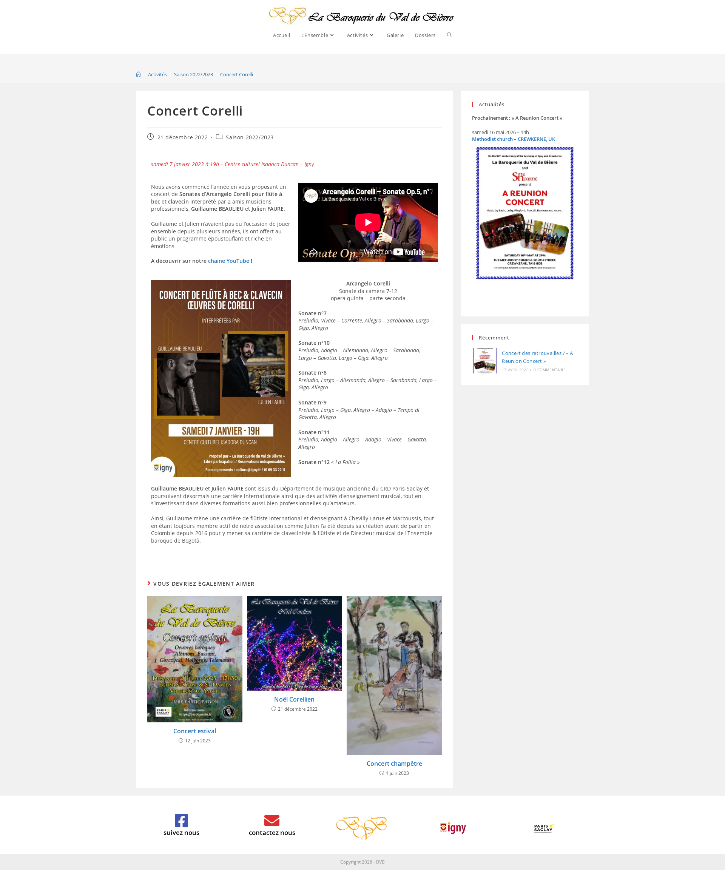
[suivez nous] (181, 820)
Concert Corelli (236, 74)
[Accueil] (138, 74)
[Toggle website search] (449, 35)
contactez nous (272, 832)
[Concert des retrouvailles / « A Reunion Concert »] (485, 360)
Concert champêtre (394, 763)
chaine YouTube (228, 260)
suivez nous (181, 832)
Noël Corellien (294, 699)
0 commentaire (550, 369)
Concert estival (194, 731)
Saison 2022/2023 (250, 137)
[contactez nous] (271, 820)
